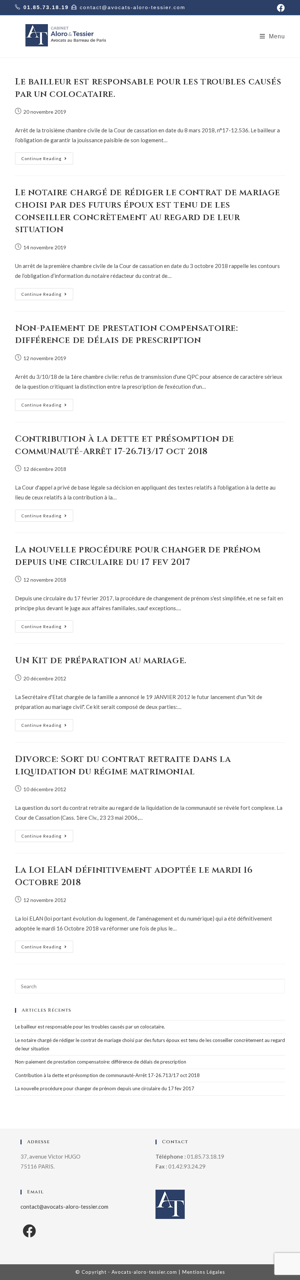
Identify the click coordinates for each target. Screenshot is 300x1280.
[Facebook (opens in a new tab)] (280, 8)
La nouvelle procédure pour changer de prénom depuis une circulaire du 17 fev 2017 (137, 556)
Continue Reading (41, 158)
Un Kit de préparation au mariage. (101, 661)
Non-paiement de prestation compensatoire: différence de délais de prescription (126, 334)
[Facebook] (29, 1231)
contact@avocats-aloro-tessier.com (132, 7)
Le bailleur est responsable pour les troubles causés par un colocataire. (90, 1027)
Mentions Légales (203, 1272)
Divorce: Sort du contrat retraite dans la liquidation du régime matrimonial (123, 766)
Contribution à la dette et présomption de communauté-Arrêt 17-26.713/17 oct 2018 (124, 445)
